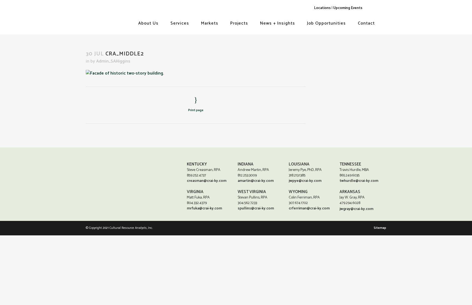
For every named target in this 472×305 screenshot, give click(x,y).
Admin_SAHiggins (113, 61)
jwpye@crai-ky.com (305, 181)
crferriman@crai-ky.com (309, 208)
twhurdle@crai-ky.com (359, 181)
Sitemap (380, 227)
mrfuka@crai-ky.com (204, 208)
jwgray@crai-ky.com (356, 209)
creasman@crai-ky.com (206, 181)
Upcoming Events (347, 8)
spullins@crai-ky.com (256, 208)
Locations (322, 8)
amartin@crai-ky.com (256, 181)
